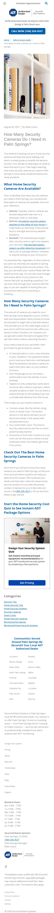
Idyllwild (31, 683)
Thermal (12, 678)
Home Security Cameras (15, 618)
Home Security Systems (15, 608)
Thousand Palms (16, 683)
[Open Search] (46, 3)
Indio (11, 699)
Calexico (31, 693)
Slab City (31, 699)
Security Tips (10, 601)
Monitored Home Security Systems (21, 625)
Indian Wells (14, 667)
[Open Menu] (4, 3)
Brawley (31, 656)
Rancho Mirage (15, 662)
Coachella (32, 678)
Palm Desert (14, 693)
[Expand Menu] (28, 18)
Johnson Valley (34, 667)
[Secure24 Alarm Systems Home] (27, 12)
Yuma (30, 662)
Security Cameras (12, 612)
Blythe (30, 672)
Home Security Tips (13, 605)
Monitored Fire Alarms (15, 622)
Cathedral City (15, 688)
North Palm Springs (17, 672)
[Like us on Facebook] (6, 867)
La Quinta (13, 656)
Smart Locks (10, 615)
